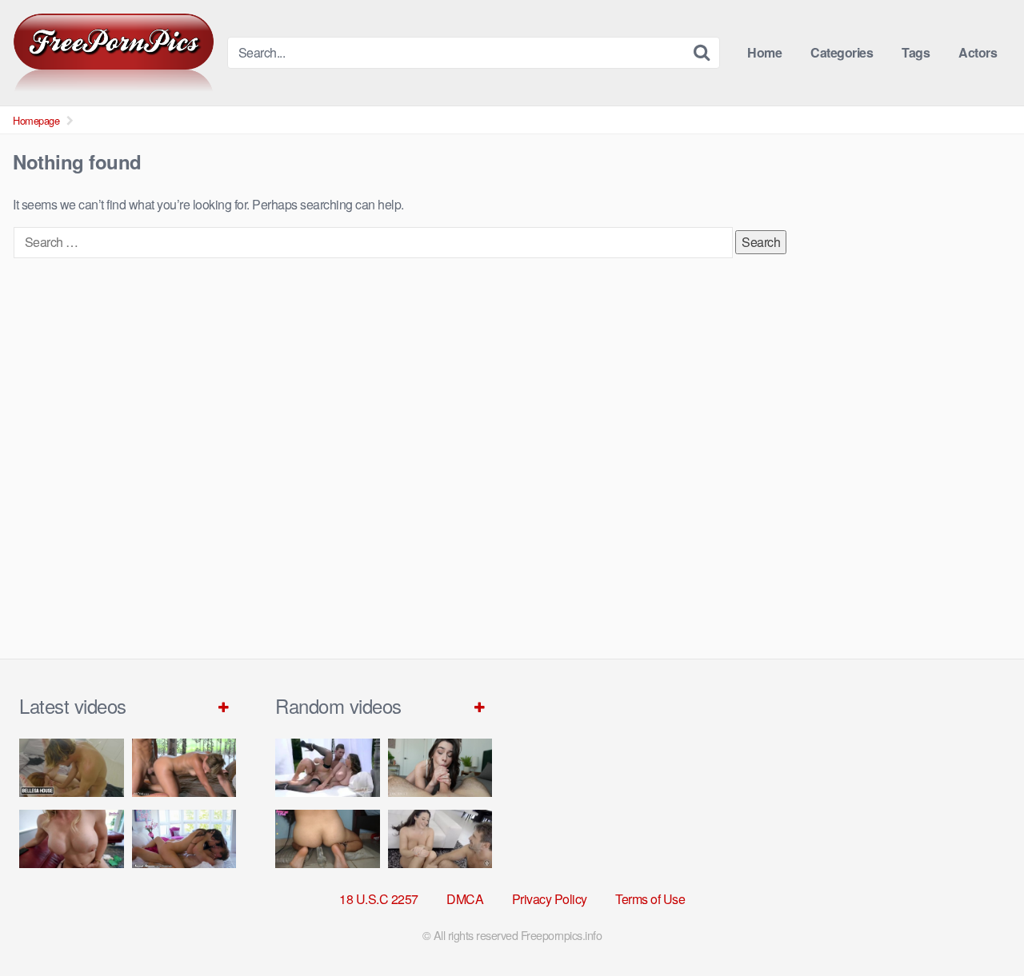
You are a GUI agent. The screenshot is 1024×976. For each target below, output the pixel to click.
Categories (841, 52)
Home (764, 52)
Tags (916, 52)
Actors (977, 52)
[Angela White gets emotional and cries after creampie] (440, 839)
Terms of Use (650, 899)
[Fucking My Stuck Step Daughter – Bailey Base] (71, 839)
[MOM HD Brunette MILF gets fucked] (184, 768)
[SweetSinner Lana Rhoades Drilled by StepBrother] (184, 839)
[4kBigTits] (113, 53)
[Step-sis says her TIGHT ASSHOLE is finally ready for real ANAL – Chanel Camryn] (440, 768)
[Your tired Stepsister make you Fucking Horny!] (327, 839)
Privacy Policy (549, 899)
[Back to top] (980, 925)
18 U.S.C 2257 (378, 899)
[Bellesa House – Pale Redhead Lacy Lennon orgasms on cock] (71, 768)
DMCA (464, 899)
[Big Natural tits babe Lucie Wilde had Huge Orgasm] (327, 768)
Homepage (36, 120)
